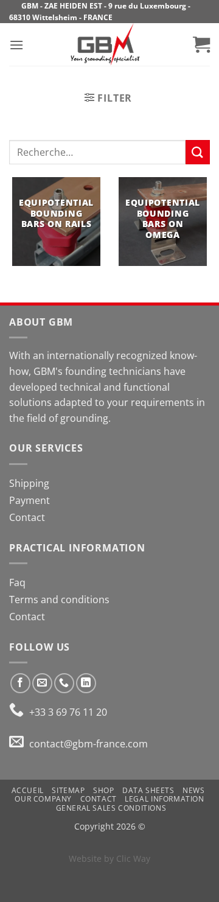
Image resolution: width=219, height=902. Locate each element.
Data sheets (148, 790)
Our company (43, 799)
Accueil (28, 790)
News (193, 790)
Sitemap (68, 790)
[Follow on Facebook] (20, 683)
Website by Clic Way (109, 858)
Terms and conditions (59, 599)
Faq (17, 582)
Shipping (29, 483)
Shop (103, 790)
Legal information (164, 799)
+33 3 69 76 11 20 (67, 712)
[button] (16, 45)
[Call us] (64, 683)
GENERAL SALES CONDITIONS (111, 808)
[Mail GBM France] (19, 743)
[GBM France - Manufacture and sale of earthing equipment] (105, 44)
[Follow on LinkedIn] (86, 683)
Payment (29, 500)
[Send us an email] (42, 683)
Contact (27, 517)
